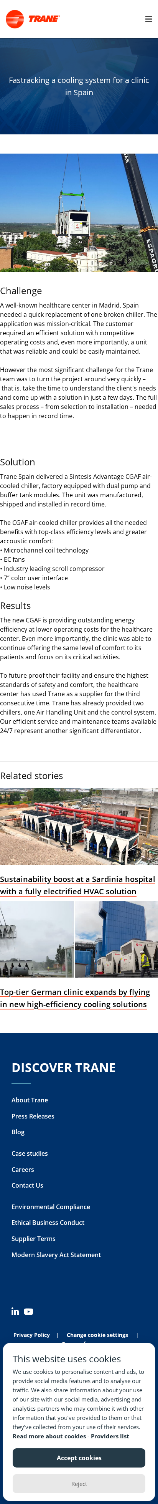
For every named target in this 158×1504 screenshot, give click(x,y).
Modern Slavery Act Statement (56, 1255)
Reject (79, 1483)
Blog (18, 1132)
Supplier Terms (34, 1238)
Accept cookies (79, 1458)
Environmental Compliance (51, 1207)
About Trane (30, 1100)
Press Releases (33, 1116)
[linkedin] (18, 1313)
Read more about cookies (50, 1436)
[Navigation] (147, 19)
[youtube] (30, 1313)
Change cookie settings (97, 1335)
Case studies (30, 1153)
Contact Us (27, 1185)
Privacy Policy (31, 1335)
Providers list (110, 1436)
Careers (23, 1169)
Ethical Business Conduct (48, 1222)
